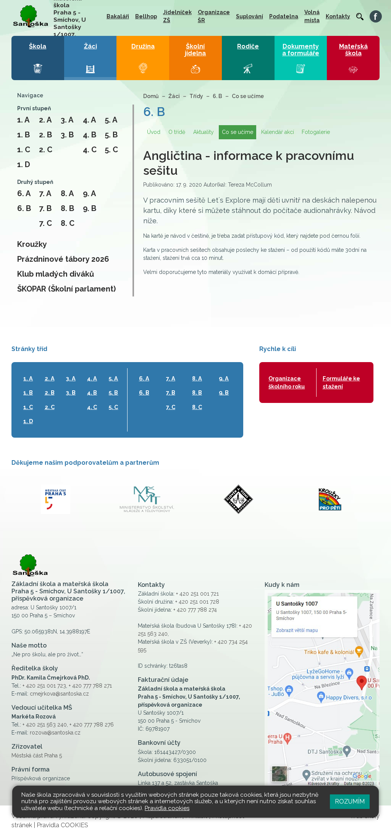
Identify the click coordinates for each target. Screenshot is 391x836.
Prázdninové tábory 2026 (63, 259)
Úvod (153, 132)
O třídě (176, 132)
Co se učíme (248, 96)
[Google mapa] (322, 689)
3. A (67, 119)
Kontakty (338, 16)
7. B (45, 208)
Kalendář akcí (277, 132)
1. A (23, 119)
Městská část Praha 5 (36, 755)
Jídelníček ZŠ (177, 16)
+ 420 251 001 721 (197, 594)
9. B (89, 208)
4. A (89, 119)
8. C (67, 223)
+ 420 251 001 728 (197, 602)
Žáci (174, 96)
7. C (45, 223)
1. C (23, 149)
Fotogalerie (316, 132)
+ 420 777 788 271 (90, 686)
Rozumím (350, 801)
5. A (111, 119)
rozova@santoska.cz (55, 733)
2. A (45, 119)
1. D (23, 164)
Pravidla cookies (167, 808)
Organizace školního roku (286, 382)
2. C (45, 149)
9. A (89, 193)
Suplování (249, 16)
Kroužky (32, 244)
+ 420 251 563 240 (45, 725)
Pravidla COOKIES (62, 825)
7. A (45, 193)
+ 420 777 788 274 (195, 610)
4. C (90, 149)
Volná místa (312, 16)
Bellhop (146, 16)
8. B (67, 208)
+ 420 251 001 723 (44, 686)
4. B (89, 134)
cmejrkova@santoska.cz (59, 694)
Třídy (196, 96)
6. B (24, 208)
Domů (151, 96)
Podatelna (283, 16)
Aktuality (203, 132)
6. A (24, 193)
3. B (67, 134)
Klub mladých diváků (55, 274)
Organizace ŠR (214, 16)
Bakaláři (118, 16)
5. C (111, 149)
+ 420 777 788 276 (91, 725)
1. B (23, 134)
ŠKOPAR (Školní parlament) (66, 288)
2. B (45, 134)
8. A (67, 193)
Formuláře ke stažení (341, 382)
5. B (111, 134)
